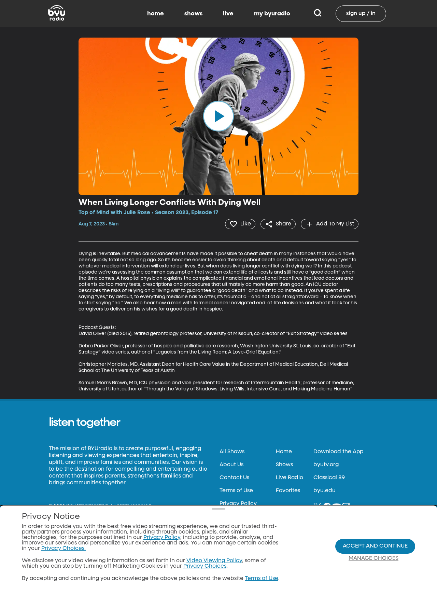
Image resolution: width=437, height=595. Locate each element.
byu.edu (324, 491)
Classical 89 (329, 478)
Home (284, 452)
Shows (284, 465)
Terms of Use (236, 491)
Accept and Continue (375, 546)
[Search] (318, 13)
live (228, 14)
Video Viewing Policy (214, 561)
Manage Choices (373, 558)
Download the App (338, 452)
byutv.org (326, 465)
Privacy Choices (204, 566)
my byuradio (272, 14)
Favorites (288, 491)
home (155, 14)
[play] (218, 116)
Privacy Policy (238, 504)
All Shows (232, 452)
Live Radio (289, 478)
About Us (231, 465)
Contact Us (234, 478)
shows (193, 14)
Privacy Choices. (63, 548)
